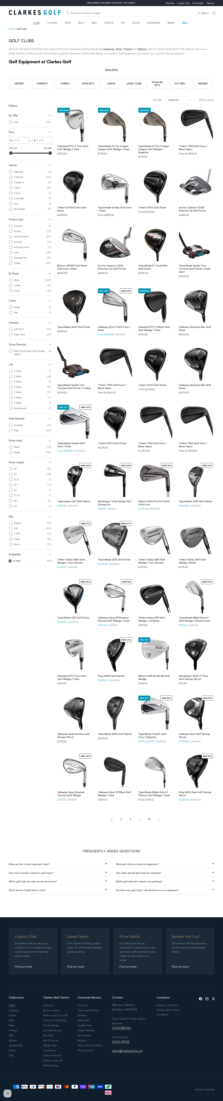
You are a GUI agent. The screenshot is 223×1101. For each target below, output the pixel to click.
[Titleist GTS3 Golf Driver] (155, 364)
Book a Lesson (51, 1010)
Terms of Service (52, 1055)
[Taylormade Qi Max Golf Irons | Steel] (115, 186)
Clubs (36, 23)
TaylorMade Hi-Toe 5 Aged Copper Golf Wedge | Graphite (153, 149)
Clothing (52, 23)
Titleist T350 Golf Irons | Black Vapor (112, 386)
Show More (111, 69)
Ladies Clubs (134, 83)
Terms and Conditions (90, 1045)
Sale (184, 23)
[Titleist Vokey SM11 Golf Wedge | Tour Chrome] (155, 538)
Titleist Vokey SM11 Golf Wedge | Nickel (192, 561)
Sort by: (157, 99)
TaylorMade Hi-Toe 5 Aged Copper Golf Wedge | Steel (113, 148)
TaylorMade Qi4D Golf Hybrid (115, 733)
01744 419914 (120, 1041)
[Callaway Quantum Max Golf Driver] (196, 305)
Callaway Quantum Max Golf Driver (195, 328)
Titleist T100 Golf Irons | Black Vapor (152, 445)
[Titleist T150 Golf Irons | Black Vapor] (196, 422)
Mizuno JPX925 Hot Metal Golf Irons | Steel (72, 267)
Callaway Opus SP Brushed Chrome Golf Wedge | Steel (113, 619)
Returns (210, 3)
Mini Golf (48, 1035)
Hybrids (65, 83)
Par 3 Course (50, 1040)
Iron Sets (88, 83)
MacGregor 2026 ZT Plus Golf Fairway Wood (193, 677)
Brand (171, 23)
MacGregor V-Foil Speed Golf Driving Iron (114, 503)
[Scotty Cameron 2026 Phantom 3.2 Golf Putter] (115, 244)
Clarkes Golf (208, 1089)
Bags (94, 23)
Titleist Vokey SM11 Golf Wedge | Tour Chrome (151, 561)
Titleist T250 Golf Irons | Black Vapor (193, 148)
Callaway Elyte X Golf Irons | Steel (114, 328)
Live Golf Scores (52, 1030)
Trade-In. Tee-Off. (53, 1060)
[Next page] (158, 819)
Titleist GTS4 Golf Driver (112, 443)
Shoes (68, 23)
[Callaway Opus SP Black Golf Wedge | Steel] (115, 771)
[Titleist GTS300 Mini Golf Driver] (74, 186)
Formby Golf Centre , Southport (168, 1012)
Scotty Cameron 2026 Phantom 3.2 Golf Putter (112, 267)
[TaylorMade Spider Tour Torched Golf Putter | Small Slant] (196, 244)
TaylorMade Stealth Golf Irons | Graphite (152, 735)
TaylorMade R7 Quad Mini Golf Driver (152, 267)
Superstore (49, 1050)
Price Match (198, 3)
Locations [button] (163, 997)
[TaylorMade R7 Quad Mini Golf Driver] (155, 244)
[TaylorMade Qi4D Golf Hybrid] (115, 713)
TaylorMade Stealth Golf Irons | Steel (71, 445)
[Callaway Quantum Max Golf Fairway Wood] (74, 713)
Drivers (19, 83)
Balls (81, 23)
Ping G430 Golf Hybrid (111, 675)
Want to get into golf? (55, 1015)
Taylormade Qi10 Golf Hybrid (73, 501)
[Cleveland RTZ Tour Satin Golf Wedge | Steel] (74, 654)
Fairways (42, 83)
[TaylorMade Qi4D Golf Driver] (74, 305)
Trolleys (109, 23)
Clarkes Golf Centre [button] (56, 997)
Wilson (142, 48)
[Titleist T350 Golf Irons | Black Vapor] (115, 364)
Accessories (153, 23)
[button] (213, 13)
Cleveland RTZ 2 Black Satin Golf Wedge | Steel (154, 328)
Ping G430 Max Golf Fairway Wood (195, 794)
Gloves (136, 23)
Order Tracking (86, 1030)
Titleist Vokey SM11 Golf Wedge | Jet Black (151, 619)
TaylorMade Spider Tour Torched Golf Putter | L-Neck (74, 386)
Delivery (82, 1015)
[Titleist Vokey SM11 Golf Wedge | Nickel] (196, 538)
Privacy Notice (86, 1050)
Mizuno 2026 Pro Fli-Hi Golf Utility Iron (154, 503)
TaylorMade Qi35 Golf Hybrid (195, 501)
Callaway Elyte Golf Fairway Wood (194, 735)
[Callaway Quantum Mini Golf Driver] (196, 364)
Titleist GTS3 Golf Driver (152, 384)
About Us (48, 1005)
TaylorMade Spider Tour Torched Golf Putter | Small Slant (194, 268)
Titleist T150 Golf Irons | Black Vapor (193, 445)
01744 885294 (121, 1028)
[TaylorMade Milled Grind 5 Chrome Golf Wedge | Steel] (155, 771)
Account (82, 1005)
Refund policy (51, 1065)
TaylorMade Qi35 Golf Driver (114, 559)
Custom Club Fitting (54, 1020)
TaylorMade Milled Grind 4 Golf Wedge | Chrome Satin (194, 619)
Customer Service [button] (89, 997)
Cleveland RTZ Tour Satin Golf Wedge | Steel (71, 677)
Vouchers (170, 3)
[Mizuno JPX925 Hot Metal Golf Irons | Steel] (74, 244)
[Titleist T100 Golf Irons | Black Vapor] (155, 422)
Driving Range (51, 1025)
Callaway (109, 48)
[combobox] (112, 13)
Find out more (23, 966)
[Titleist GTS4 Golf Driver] (115, 422)
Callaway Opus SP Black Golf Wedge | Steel (114, 794)
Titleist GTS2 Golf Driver (152, 207)
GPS (123, 23)
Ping (119, 48)
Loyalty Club (183, 3)
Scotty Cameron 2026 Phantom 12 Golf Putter (192, 209)
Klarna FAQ (84, 1020)
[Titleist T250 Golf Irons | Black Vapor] (196, 125)
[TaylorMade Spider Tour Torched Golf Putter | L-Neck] (74, 364)
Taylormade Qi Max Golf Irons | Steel (115, 209)
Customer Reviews (88, 1010)
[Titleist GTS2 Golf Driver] (155, 186)
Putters (180, 83)
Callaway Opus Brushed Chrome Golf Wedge (70, 794)
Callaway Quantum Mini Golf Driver (195, 386)
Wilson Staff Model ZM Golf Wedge (154, 677)
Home (11, 29)
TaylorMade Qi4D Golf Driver (73, 326)
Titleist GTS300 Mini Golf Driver (71, 209)
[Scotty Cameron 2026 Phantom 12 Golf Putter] (196, 186)
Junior (111, 83)
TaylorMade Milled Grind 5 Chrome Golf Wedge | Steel (154, 794)
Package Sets (157, 83)
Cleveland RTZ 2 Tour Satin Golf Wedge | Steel (72, 148)
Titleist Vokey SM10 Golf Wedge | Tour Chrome (71, 561)
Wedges (203, 83)
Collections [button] (16, 997)
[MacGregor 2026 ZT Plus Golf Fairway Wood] (196, 654)
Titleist (127, 48)
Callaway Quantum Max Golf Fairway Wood (73, 735)
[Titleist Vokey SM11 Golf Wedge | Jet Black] (155, 596)
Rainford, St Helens (167, 1005)
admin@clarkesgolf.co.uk (127, 1051)
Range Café (50, 1045)
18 (149, 819)
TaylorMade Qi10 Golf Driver (73, 617)
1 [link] (111, 819)
